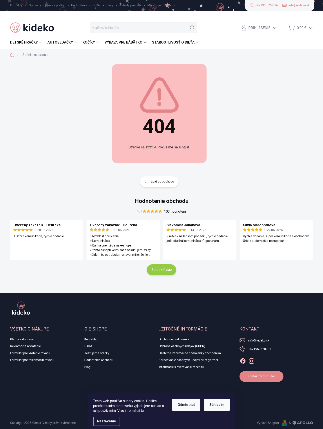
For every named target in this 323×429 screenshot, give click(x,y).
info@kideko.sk (258, 340)
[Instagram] (251, 360)
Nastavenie (106, 421)
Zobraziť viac (161, 270)
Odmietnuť (186, 405)
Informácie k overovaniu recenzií (181, 367)
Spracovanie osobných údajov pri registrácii (188, 360)
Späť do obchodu (162, 181)
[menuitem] (26, 42)
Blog (110, 5)
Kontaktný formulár (261, 376)
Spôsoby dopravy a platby (47, 5)
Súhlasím (216, 405)
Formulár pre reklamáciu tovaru (32, 360)
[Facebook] (243, 360)
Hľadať (191, 27)
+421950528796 (259, 349)
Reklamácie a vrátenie (25, 346)
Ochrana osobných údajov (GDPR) (182, 346)
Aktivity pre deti (130, 5)
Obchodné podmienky (174, 339)
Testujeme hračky (96, 353)
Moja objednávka (159, 5)
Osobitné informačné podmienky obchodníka (190, 353)
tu (142, 411)
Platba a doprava (22, 339)
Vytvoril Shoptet (268, 423)
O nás (88, 346)
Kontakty (16, 5)
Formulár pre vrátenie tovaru (30, 353)
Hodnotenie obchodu (85, 5)
